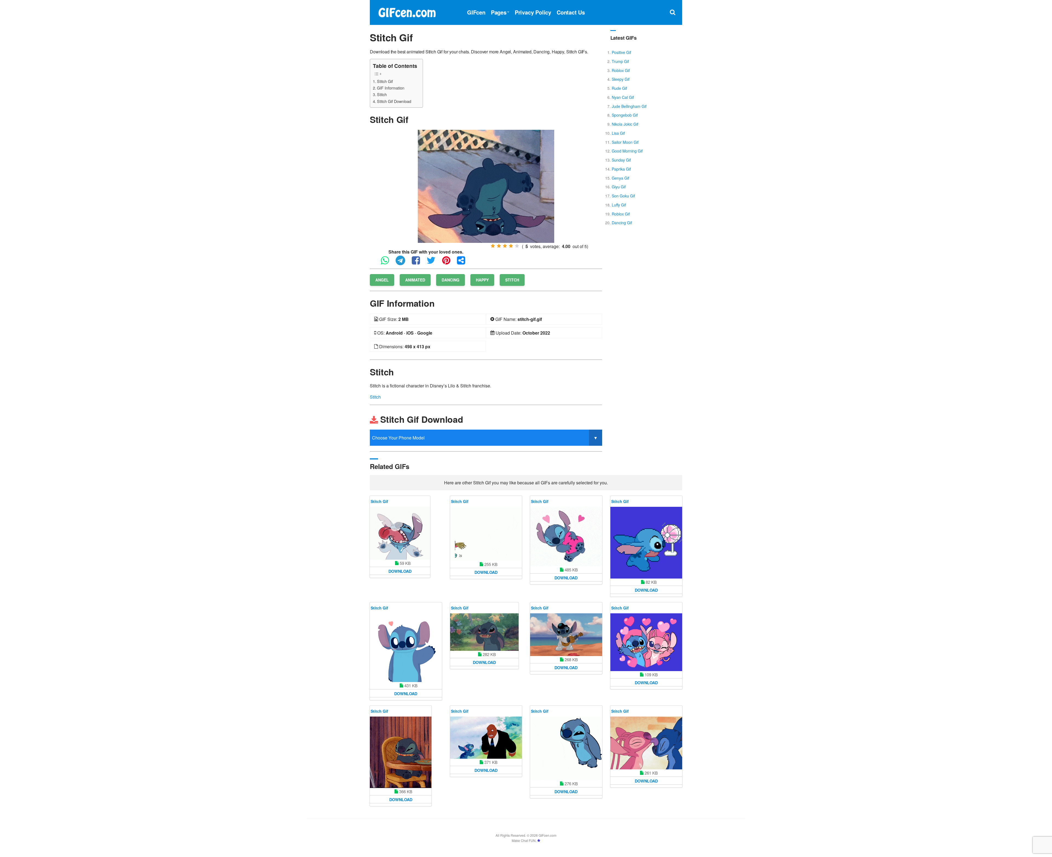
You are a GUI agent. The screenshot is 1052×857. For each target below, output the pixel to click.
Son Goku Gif (623, 196)
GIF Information (390, 88)
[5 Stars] (517, 246)
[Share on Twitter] (434, 263)
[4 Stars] (511, 246)
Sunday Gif (621, 160)
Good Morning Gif (627, 151)
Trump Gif (620, 61)
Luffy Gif (619, 205)
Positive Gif (621, 52)
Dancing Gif (622, 222)
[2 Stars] (499, 246)
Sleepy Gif (621, 79)
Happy (482, 280)
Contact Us (571, 12)
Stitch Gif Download (394, 101)
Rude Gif (619, 88)
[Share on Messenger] (464, 263)
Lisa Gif (618, 133)
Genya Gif (620, 178)
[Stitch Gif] (486, 186)
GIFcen (476, 12)
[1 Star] (493, 246)
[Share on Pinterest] (449, 263)
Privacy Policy (533, 12)
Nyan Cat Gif (623, 97)
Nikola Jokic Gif (625, 124)
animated (415, 280)
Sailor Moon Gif (625, 142)
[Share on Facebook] (418, 263)
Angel (382, 280)
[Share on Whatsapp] (388, 263)
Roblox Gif (621, 70)
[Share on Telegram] (403, 263)
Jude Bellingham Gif (629, 106)
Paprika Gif (621, 169)
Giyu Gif (619, 186)
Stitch (382, 94)
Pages (499, 12)
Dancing (450, 280)
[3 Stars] (505, 246)
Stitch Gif (385, 81)
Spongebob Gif (625, 115)
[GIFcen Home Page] (407, 11)
